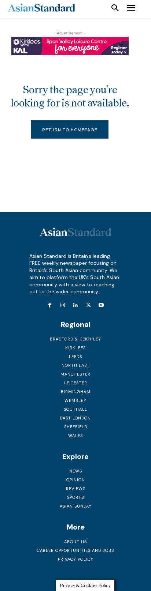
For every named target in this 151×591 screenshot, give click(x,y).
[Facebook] (49, 305)
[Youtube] (101, 305)
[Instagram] (62, 305)
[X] (88, 305)
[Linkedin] (75, 305)
